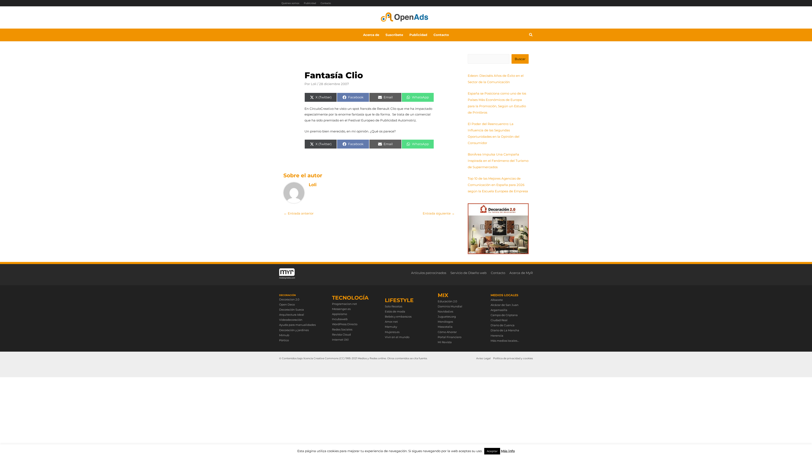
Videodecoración (290, 319)
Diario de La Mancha (505, 330)
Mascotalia (445, 326)
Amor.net (391, 321)
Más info (508, 451)
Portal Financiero (449, 337)
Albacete (497, 299)
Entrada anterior (299, 213)
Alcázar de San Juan (504, 305)
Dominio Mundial (450, 306)
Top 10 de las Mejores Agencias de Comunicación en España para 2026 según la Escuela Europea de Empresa (498, 184)
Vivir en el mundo (397, 337)
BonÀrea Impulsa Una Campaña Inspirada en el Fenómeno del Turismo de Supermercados (498, 160)
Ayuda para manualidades (297, 324)
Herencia (497, 335)
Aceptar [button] (492, 451)
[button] (531, 35)
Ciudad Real (499, 320)
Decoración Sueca (291, 309)
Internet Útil (340, 339)
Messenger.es (341, 309)
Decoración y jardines (294, 330)
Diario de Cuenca (502, 325)
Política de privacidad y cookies (513, 358)
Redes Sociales (342, 329)
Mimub (284, 335)
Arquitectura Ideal (291, 314)
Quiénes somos (290, 3)
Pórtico (284, 340)
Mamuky (391, 326)
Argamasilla (499, 310)
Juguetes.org (447, 316)
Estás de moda (395, 311)
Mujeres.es (392, 332)
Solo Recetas (393, 306)
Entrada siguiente (439, 213)
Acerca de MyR (521, 273)
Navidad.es (445, 311)
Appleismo (339, 314)
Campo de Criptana (504, 315)
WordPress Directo (344, 324)
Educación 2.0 (447, 301)
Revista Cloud (341, 334)
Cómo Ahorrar (447, 332)
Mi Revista (445, 342)
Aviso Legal (483, 358)
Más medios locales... (505, 340)
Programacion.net (344, 304)
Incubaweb (340, 319)
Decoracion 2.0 (289, 299)
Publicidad (310, 3)
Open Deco (287, 304)
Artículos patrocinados (428, 273)
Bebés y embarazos (398, 316)
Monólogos (445, 321)
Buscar (520, 59)
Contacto (326, 3)
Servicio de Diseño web (468, 273)
